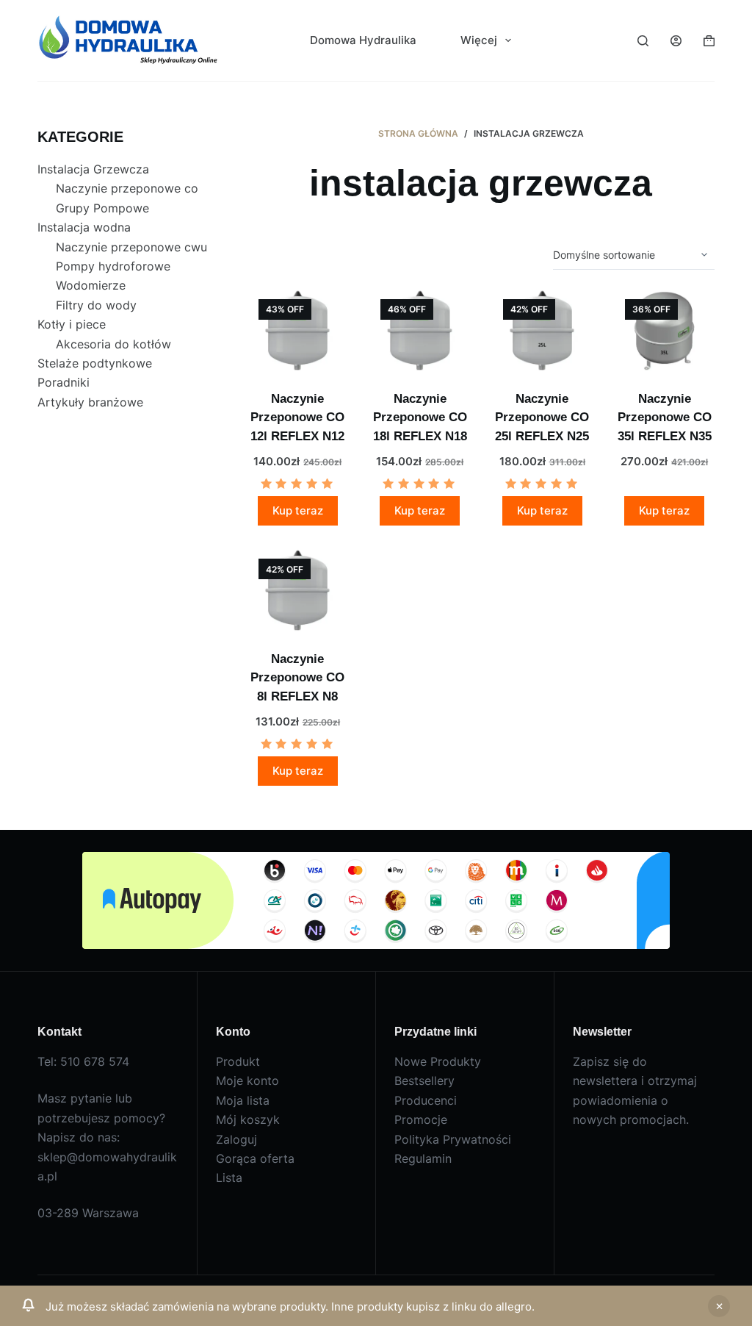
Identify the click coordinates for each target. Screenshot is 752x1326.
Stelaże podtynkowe (94, 363)
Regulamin (423, 1158)
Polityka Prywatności (452, 1139)
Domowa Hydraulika (363, 40)
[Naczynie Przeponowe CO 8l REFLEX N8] (297, 589)
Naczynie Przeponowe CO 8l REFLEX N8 (297, 677)
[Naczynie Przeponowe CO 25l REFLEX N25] (542, 329)
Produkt (238, 1061)
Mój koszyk (248, 1119)
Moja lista (243, 1100)
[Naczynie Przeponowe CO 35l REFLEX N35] (664, 329)
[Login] (676, 40)
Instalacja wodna (84, 227)
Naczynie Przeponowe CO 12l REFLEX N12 (297, 417)
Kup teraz (297, 510)
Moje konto (247, 1080)
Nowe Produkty (437, 1061)
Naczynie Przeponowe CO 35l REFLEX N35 (665, 417)
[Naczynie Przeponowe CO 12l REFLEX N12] (297, 329)
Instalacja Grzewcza (93, 169)
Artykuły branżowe (90, 402)
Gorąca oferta (255, 1158)
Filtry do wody (96, 305)
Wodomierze (91, 285)
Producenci (425, 1100)
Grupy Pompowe (102, 208)
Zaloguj (236, 1139)
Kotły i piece (71, 324)
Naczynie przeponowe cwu (131, 247)
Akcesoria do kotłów (113, 344)
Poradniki (63, 382)
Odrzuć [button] (719, 1306)
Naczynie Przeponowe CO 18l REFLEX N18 (420, 417)
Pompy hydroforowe (113, 266)
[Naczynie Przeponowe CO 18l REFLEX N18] (419, 329)
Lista (229, 1177)
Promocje (420, 1119)
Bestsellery (424, 1080)
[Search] (642, 40)
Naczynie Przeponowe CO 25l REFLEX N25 (542, 417)
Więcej (478, 40)
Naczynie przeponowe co (127, 188)
